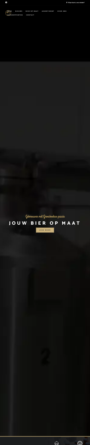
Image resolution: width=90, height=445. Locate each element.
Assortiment (48, 11)
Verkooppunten (15, 15)
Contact (30, 15)
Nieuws (18, 11)
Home (9, 11)
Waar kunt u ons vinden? (76, 2)
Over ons (62, 11)
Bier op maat (32, 11)
